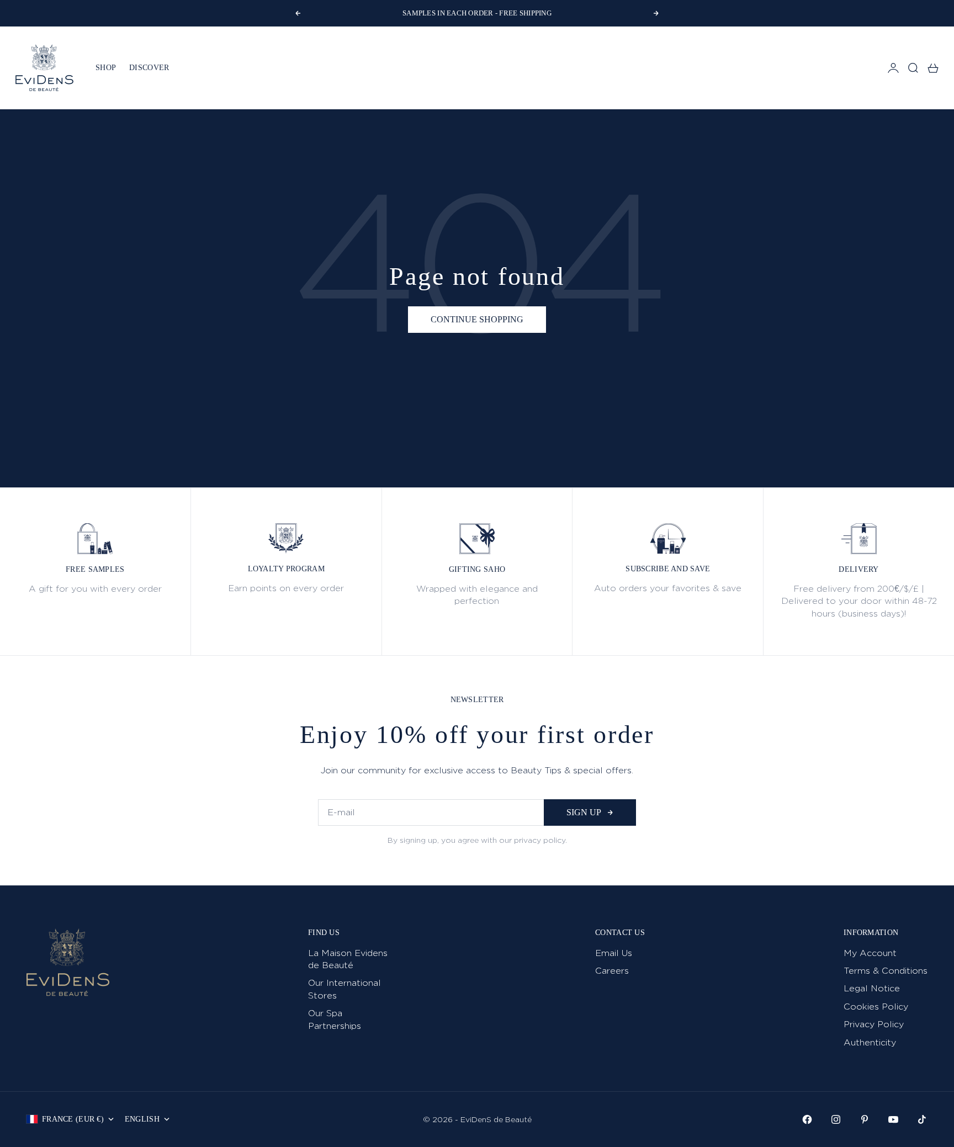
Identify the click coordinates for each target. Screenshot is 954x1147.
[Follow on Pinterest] (864, 1119)
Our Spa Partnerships (334, 1019)
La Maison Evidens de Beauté (348, 959)
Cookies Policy (876, 1006)
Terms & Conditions (886, 970)
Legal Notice (872, 988)
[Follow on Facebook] (807, 1119)
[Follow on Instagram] (835, 1119)
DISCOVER (149, 67)
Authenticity (870, 1042)
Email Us (613, 953)
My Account (870, 953)
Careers (612, 970)
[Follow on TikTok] (922, 1119)
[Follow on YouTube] (893, 1119)
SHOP (106, 67)
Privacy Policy (874, 1024)
